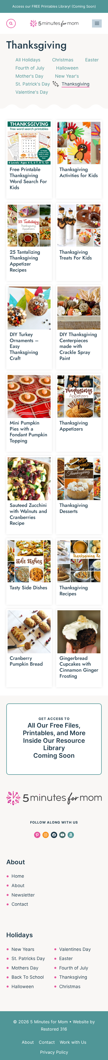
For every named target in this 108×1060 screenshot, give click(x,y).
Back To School (28, 977)
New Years (23, 949)
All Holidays (27, 59)
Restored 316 (54, 1029)
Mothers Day (25, 968)
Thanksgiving (75, 84)
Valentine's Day (31, 92)
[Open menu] (97, 23)
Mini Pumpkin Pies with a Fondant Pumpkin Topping (28, 431)
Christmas (62, 59)
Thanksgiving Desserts (74, 508)
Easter (92, 59)
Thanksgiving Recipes (74, 590)
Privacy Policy (54, 1052)
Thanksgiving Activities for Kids (79, 172)
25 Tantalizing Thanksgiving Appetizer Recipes (25, 260)
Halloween (67, 68)
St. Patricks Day (28, 958)
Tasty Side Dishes (28, 587)
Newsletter (23, 895)
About (18, 885)
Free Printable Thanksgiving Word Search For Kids (28, 178)
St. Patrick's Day (32, 84)
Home (18, 876)
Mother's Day (29, 76)
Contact (20, 904)
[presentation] (29, 143)
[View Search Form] (11, 23)
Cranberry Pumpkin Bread (26, 661)
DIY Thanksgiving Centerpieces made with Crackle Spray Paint (78, 346)
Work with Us (73, 1042)
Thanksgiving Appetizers (74, 425)
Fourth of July (29, 68)
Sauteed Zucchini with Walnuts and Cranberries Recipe (28, 514)
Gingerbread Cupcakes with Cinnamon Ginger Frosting (79, 667)
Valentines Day (75, 949)
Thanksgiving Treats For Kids (76, 255)
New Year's (67, 76)
